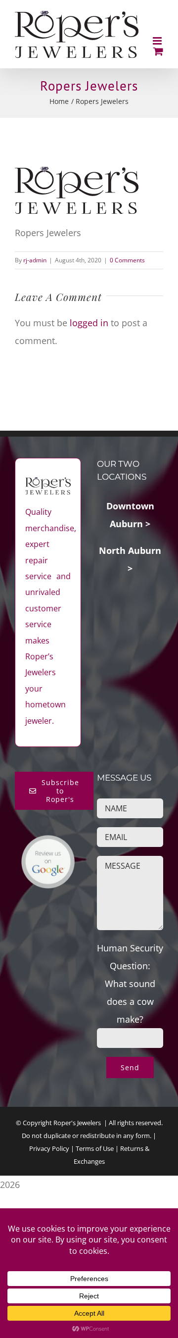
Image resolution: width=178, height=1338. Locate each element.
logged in (89, 323)
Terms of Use (95, 1148)
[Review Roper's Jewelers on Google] (47, 843)
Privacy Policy (49, 1148)
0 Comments (127, 260)
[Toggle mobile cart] (158, 51)
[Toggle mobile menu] (158, 41)
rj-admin (34, 260)
